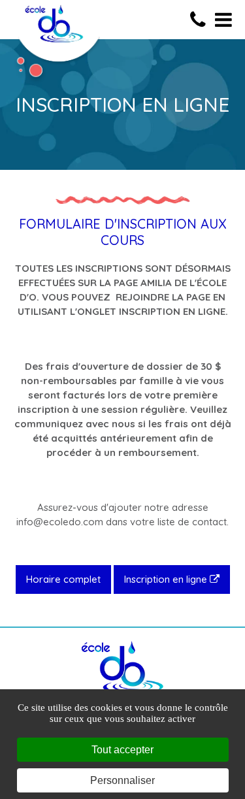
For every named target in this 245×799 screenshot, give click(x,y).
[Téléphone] (201, 19)
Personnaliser (122, 780)
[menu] (223, 19)
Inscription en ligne (167, 579)
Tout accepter (122, 749)
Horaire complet (63, 579)
